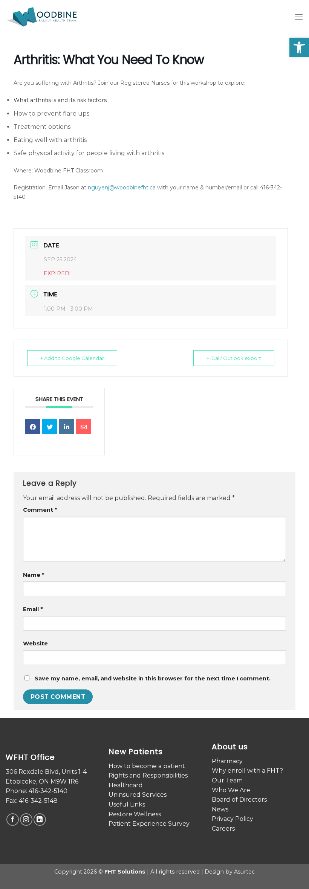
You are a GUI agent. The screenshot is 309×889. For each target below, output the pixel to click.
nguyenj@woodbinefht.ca (122, 187)
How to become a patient (147, 766)
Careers (223, 828)
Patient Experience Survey (149, 823)
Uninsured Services (138, 794)
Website (35, 643)
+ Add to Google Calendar (72, 358)
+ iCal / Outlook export (234, 358)
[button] (299, 47)
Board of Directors (239, 799)
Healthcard (126, 785)
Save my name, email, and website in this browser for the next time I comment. (153, 678)
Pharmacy (227, 761)
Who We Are (231, 790)
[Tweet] (49, 426)
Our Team (227, 780)
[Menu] (298, 17)
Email (33, 609)
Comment (40, 509)
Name (33, 575)
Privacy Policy (232, 818)
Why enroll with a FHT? (247, 770)
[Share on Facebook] (32, 426)
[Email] (83, 426)
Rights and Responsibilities (148, 775)
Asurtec (244, 871)
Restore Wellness (135, 814)
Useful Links (127, 804)
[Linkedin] (66, 426)
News (220, 809)
